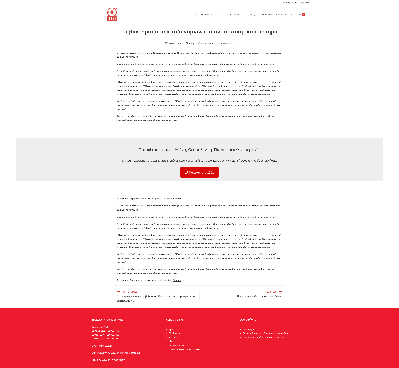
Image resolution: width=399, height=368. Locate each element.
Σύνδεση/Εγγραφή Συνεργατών (296, 3)
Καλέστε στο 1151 (201, 172)
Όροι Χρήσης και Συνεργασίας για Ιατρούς (263, 337)
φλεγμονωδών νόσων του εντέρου (180, 71)
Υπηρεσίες (174, 337)
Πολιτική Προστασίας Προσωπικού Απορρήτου (265, 333)
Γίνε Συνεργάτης (177, 333)
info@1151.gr (105, 346)
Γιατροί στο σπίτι (153, 149)
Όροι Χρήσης (249, 329)
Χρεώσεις (173, 329)
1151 (156, 160)
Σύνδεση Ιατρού (177, 345)
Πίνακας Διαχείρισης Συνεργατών (185, 349)
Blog (191, 43)
